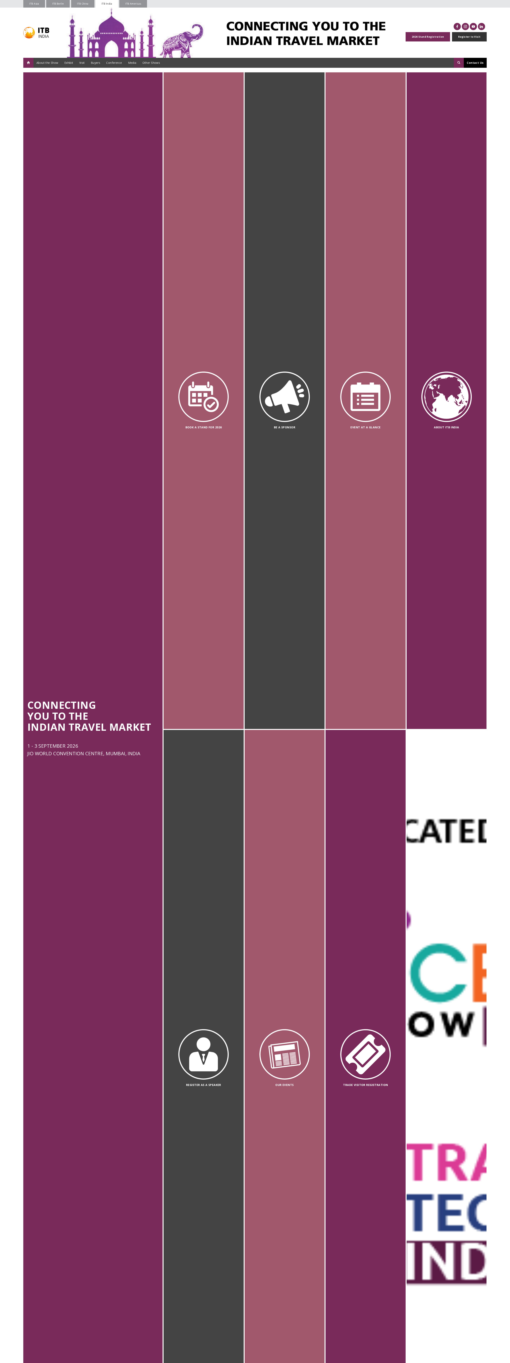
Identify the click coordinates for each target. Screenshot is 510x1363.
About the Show (47, 63)
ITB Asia (34, 3)
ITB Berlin (58, 3)
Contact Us (475, 63)
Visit (82, 63)
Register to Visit (469, 36)
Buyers (95, 63)
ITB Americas (133, 3)
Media (132, 63)
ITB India (107, 3)
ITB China (82, 3)
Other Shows (151, 63)
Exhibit (68, 63)
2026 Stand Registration (428, 36)
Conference (114, 63)
